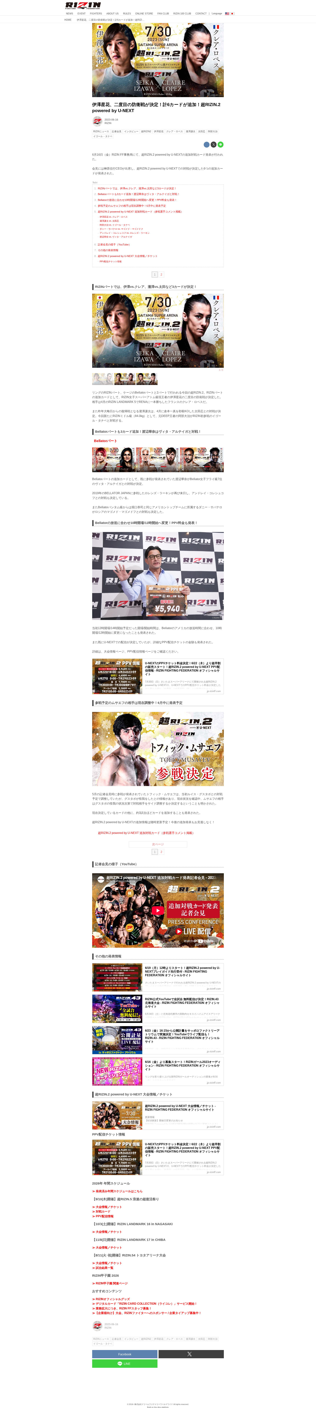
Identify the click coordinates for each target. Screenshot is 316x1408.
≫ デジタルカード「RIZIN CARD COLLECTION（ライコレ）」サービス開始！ (144, 1303)
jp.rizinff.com (216, 95)
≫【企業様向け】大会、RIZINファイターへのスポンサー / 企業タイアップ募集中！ (147, 1313)
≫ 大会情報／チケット (107, 1206)
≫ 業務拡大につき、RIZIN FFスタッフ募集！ (122, 1308)
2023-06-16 (111, 119)
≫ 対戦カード (101, 1211)
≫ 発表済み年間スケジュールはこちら (117, 1191)
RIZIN (108, 123)
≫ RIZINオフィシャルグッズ (111, 1299)
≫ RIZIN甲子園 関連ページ (110, 1283)
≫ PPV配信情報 (103, 1216)
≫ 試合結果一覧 (102, 1267)
